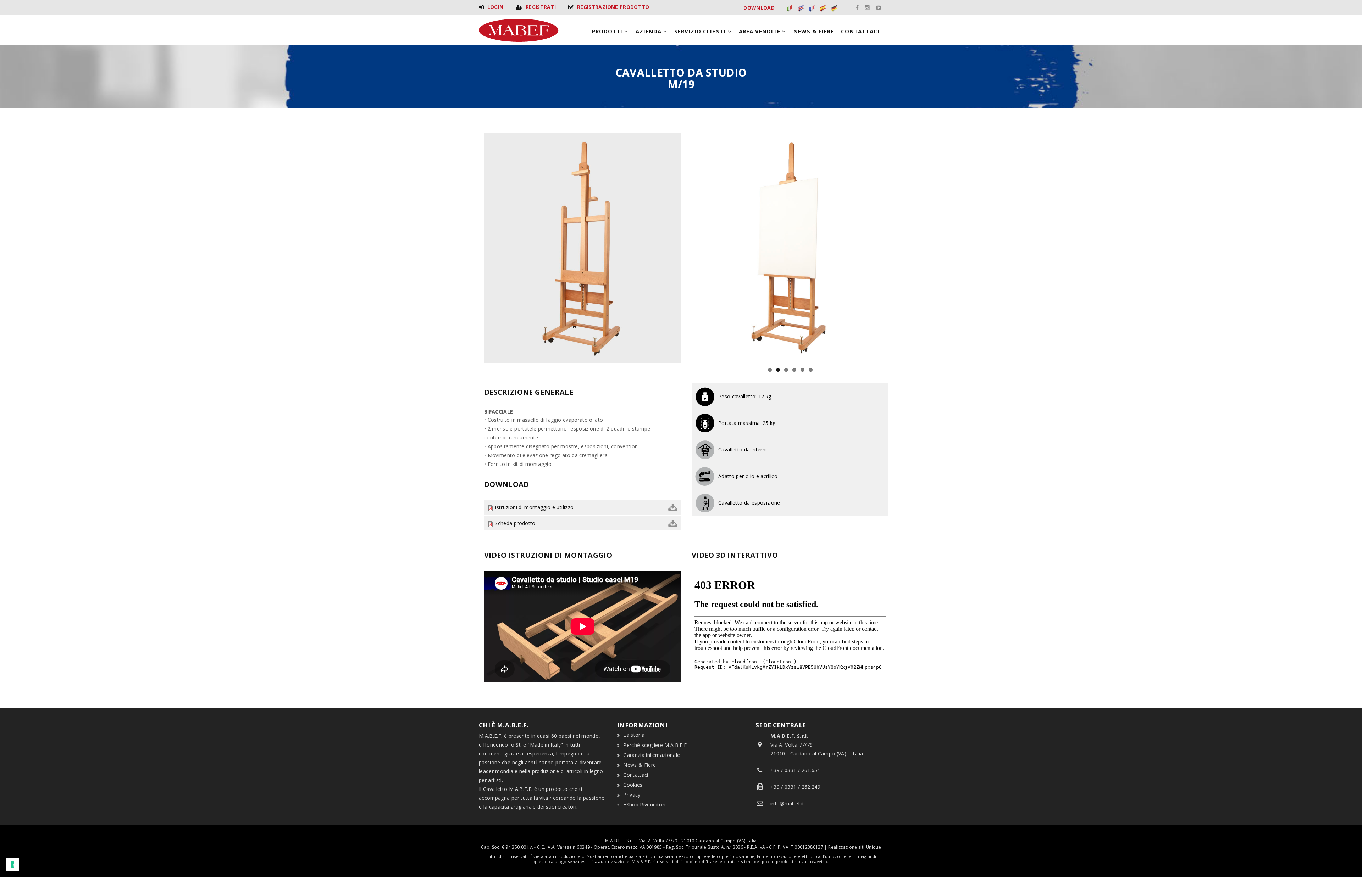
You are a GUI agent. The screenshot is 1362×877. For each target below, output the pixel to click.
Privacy (631, 794)
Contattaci (860, 31)
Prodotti (608, 31)
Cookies (632, 784)
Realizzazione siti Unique (854, 847)
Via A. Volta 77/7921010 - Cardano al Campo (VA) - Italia (816, 744)
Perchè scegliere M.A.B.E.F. (655, 745)
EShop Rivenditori (644, 804)
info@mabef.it (787, 803)
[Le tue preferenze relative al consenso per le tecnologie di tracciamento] (12, 864)
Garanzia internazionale (651, 755)
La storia (633, 734)
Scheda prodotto (515, 523)
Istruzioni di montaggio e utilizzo (534, 507)
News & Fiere (813, 31)
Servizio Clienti (701, 31)
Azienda (649, 31)
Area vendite (760, 31)
